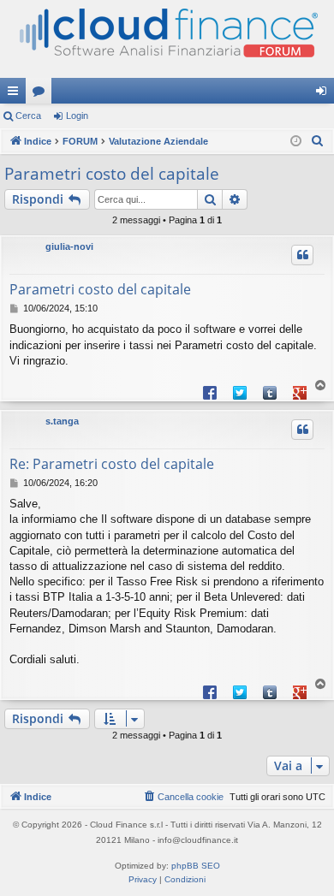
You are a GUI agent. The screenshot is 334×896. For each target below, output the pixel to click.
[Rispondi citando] (302, 255)
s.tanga (62, 421)
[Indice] (167, 39)
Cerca (28, 115)
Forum (42, 94)
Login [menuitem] (324, 94)
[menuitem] (317, 141)
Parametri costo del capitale (111, 174)
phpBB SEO (195, 865)
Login (77, 115)
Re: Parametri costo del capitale (111, 463)
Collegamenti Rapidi (16, 94)
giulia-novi (69, 246)
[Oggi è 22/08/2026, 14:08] (295, 141)
